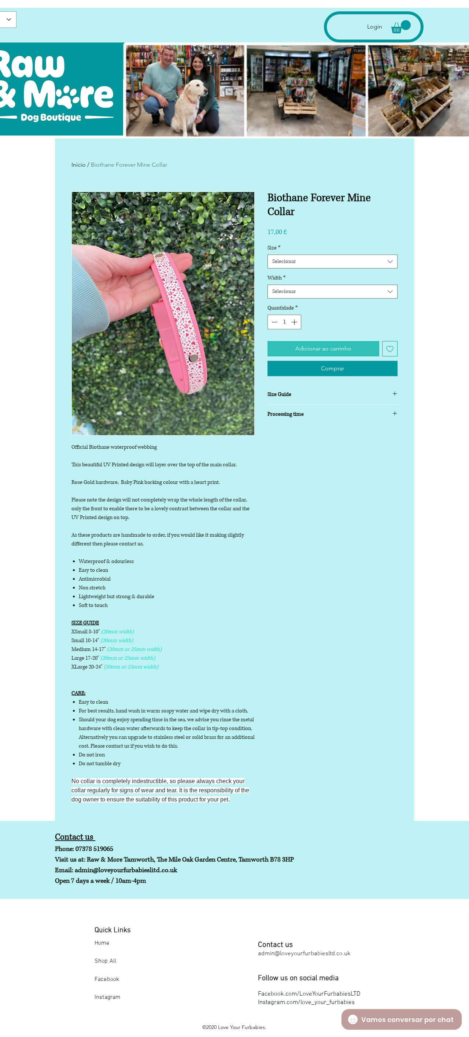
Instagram (108, 997)
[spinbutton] (284, 322)
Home (102, 943)
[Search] (406, 69)
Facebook (107, 979)
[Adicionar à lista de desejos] (390, 348)
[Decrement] (274, 322)
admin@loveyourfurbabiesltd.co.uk (304, 954)
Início (78, 164)
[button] (401, 26)
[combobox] (332, 261)
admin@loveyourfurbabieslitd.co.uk (126, 870)
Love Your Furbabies (241, 1027)
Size (274, 247)
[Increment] (295, 322)
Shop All (105, 961)
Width (276, 277)
